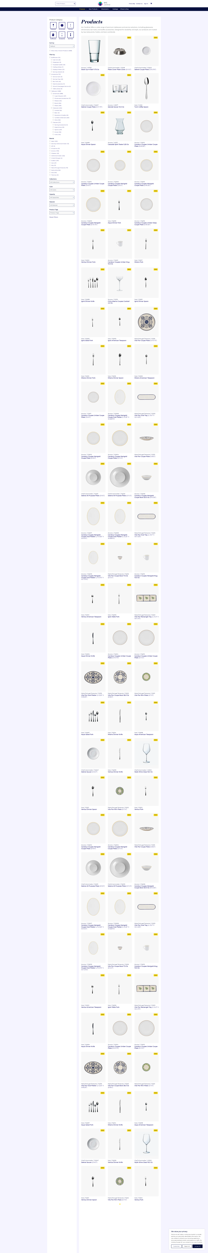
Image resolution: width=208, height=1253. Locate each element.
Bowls (58, 103)
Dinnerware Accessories (63, 98)
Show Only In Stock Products (61, 50)
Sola (54, 172)
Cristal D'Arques (56, 158)
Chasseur (55, 153)
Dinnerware (62, 29)
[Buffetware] (53, 35)
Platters (58, 101)
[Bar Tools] (70, 35)
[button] (85, 9)
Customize (176, 1246)
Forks (58, 134)
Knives (58, 132)
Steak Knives (59, 127)
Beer (57, 113)
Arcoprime (55, 148)
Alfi (53, 146)
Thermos (55, 175)
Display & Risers (58, 69)
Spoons (58, 129)
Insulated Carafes (59, 64)
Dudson (55, 160)
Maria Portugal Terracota (59, 168)
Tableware (56, 91)
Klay (53, 165)
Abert (54, 141)
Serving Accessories (61, 125)
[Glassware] (53, 25)
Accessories (62, 38)
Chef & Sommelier (58, 156)
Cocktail (58, 110)
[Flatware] (70, 25)
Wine (58, 120)
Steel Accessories (59, 84)
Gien (53, 163)
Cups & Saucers (60, 96)
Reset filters (53, 217)
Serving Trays (58, 79)
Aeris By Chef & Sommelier (60, 143)
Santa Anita (56, 170)
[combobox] (65, 3)
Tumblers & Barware (62, 117)
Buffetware (53, 38)
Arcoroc (55, 151)
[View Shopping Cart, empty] (151, 3)
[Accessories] (62, 35)
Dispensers (57, 62)
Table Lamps (57, 88)
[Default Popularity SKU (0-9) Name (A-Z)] (61, 46)
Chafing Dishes (58, 67)
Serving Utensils (58, 72)
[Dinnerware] (62, 25)
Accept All (197, 1246)
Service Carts (57, 76)
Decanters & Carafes (61, 115)
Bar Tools (70, 38)
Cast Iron (57, 60)
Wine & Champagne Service (62, 86)
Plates (58, 105)
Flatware (70, 29)
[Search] (75, 3)
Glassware (53, 29)
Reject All (187, 1246)
